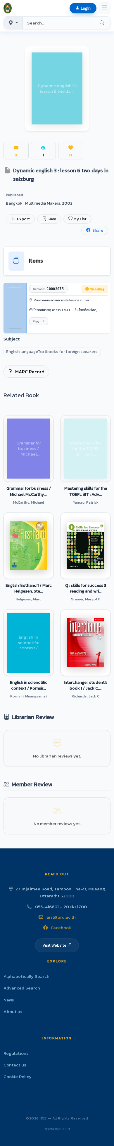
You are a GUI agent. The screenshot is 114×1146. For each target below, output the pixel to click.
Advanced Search (22, 988)
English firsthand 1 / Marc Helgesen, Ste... (29, 588)
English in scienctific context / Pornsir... (28, 685)
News (9, 999)
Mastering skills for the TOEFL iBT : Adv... (85, 491)
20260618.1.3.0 (57, 1129)
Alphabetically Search (26, 976)
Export (23, 219)
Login (86, 8)
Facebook (60, 927)
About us (13, 1011)
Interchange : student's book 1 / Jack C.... (85, 685)
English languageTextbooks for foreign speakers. (52, 352)
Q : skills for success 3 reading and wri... (85, 588)
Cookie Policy (18, 1076)
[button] (9, 8)
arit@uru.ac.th (60, 917)
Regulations (16, 1053)
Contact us (15, 1064)
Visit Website (54, 945)
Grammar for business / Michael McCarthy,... (28, 491)
